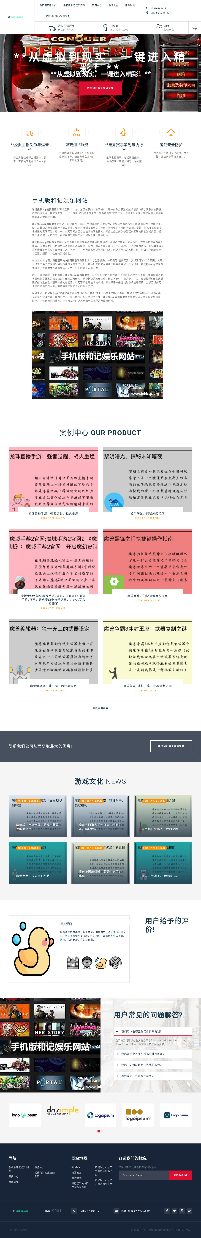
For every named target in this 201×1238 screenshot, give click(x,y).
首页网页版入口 (48, 5)
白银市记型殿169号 (161, 12)
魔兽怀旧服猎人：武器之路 (160, 829)
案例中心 (97, 5)
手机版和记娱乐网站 (74, 5)
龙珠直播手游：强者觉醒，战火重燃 (53, 513)
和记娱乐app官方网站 (178, 1229)
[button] (99, 1131)
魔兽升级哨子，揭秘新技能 (160, 876)
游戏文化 (113, 5)
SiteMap (76, 1167)
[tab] (153, 1031)
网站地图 (76, 1172)
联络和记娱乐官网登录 (58, 16)
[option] (69, 949)
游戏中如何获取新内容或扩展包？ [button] (142, 1064)
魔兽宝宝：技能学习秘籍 (33, 876)
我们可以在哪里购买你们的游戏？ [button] (142, 1031)
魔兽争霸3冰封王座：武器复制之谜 (147, 686)
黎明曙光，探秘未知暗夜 (147, 513)
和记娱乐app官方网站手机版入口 (104, 1171)
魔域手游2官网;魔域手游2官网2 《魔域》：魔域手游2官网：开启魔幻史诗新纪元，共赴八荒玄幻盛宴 (53, 599)
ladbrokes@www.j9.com (135, 1210)
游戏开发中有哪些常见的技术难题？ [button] (143, 1053)
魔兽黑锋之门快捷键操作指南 (147, 596)
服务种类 (130, 5)
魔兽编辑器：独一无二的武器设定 (53, 686)
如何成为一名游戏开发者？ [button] (138, 1075)
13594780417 (158, 8)
